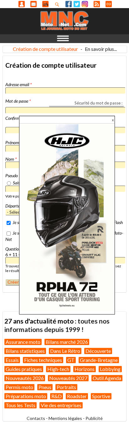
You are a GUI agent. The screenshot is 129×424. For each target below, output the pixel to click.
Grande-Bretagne (99, 360)
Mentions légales (65, 418)
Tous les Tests (20, 405)
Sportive (101, 396)
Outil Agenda (107, 378)
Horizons (85, 369)
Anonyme (21, 4)
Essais (12, 360)
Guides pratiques (24, 369)
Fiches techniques (43, 360)
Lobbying (110, 369)
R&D (56, 396)
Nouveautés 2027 (68, 378)
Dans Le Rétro (65, 351)
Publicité (94, 418)
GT (71, 360)
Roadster (77, 396)
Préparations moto (26, 396)
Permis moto (19, 387)
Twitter (77, 4)
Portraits (66, 387)
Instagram (85, 4)
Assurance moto (23, 342)
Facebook (68, 4)
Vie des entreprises (61, 405)
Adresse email (18, 84)
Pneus (45, 387)
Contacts (36, 418)
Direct (109, 4)
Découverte (98, 351)
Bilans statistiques (25, 351)
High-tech (58, 369)
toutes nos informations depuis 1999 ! (57, 325)
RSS (97, 4)
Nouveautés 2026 (25, 378)
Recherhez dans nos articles (58, 4)
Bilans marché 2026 (67, 342)
